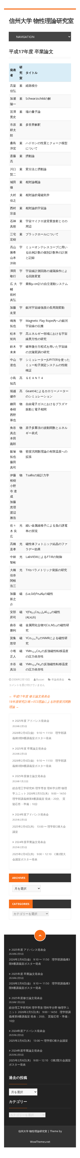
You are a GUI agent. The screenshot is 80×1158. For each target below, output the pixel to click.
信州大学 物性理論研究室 (41, 20)
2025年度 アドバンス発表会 (32, 721)
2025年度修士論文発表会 (30, 776)
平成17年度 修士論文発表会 (29, 696)
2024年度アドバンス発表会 (32, 814)
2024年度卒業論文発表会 (30, 842)
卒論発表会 (57, 679)
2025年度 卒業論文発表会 (31, 748)
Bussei (40, 679)
